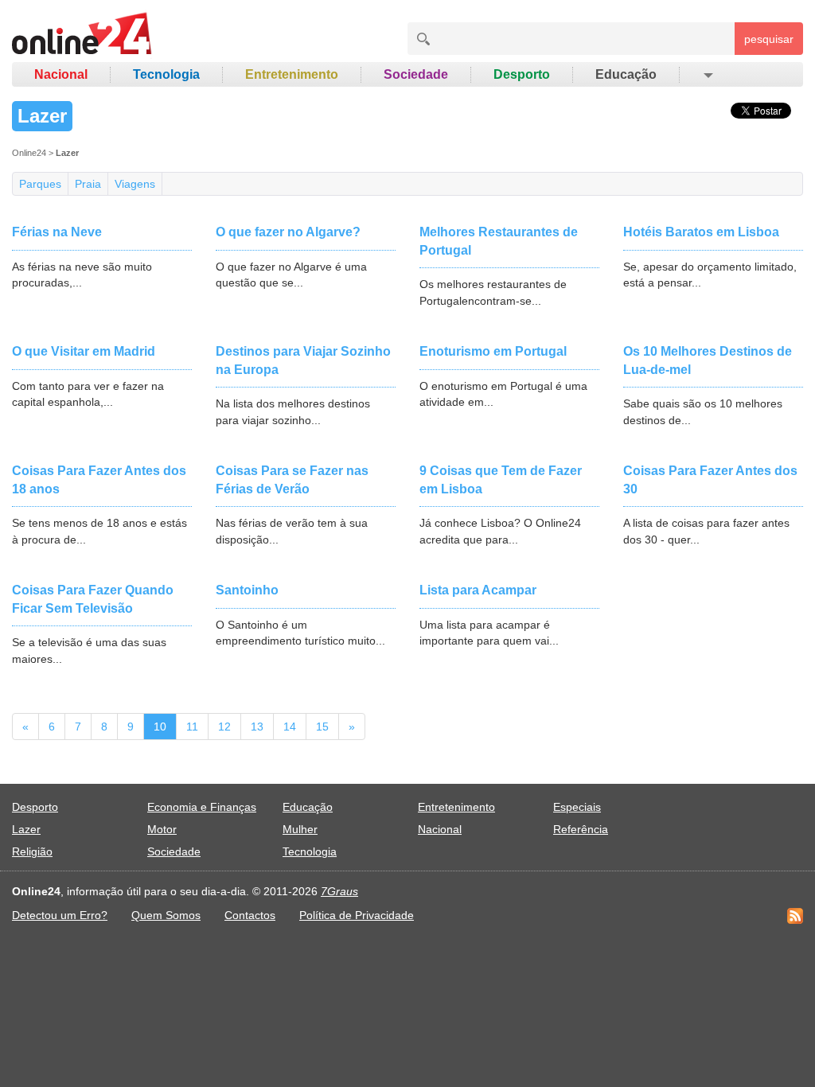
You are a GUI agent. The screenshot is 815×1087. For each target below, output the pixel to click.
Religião (32, 851)
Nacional (61, 74)
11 (192, 726)
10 (160, 726)
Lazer (26, 829)
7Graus (339, 891)
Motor (162, 829)
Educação (626, 74)
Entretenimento (291, 74)
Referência (580, 829)
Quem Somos (166, 915)
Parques (40, 183)
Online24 (29, 153)
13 (257, 726)
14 (289, 726)
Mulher (300, 829)
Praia (88, 183)
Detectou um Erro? (59, 915)
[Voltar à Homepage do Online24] (82, 36)
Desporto (521, 74)
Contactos (249, 915)
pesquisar (769, 39)
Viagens (135, 183)
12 (224, 726)
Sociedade (416, 74)
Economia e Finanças (201, 807)
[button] (707, 75)
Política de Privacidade (356, 915)
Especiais (577, 807)
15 (322, 726)
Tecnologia (166, 74)
